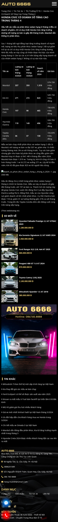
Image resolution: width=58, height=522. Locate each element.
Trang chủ (6, 493)
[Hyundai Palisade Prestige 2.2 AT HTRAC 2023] (9, 226)
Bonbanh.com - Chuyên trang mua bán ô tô (21, 517)
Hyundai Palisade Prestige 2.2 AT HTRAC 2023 (37, 222)
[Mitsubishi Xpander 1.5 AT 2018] (9, 296)
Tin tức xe (33, 493)
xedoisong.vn (13, 210)
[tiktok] (14, 506)
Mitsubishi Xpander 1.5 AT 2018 (33, 291)
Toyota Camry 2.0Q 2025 (30, 277)
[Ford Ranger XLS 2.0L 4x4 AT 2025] (9, 254)
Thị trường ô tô (33, 11)
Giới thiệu (19, 493)
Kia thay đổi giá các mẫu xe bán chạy (19, 389)
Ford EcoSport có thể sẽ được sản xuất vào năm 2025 (26, 394)
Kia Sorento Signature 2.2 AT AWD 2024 (37, 235)
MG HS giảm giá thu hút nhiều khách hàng (21, 407)
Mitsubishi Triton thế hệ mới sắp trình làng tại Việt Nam (28, 384)
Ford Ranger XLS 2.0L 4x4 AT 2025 (34, 249)
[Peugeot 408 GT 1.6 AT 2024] (9, 268)
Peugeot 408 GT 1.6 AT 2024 (32, 263)
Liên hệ (46, 493)
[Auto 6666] (16, 3)
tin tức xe (18, 11)
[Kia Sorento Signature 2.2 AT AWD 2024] (9, 240)
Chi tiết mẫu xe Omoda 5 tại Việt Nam (19, 425)
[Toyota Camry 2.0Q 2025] (9, 282)
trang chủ (6, 11)
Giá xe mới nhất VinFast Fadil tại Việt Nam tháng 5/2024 (27, 412)
